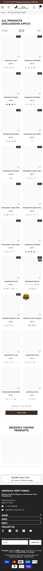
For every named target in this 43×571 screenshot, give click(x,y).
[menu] (2, 7)
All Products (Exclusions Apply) (17, 12)
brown (5, 67)
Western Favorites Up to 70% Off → (27, 2)
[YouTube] (30, 530)
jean (15, 141)
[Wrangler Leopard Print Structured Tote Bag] (32, 231)
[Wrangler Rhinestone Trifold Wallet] (11, 378)
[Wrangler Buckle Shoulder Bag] (32, 268)
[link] (11, 463)
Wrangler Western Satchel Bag (11, 134)
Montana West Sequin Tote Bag (32, 318)
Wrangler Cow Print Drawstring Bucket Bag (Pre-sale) (32, 134)
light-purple (13, 215)
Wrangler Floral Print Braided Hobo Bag (10, 244)
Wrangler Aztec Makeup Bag (32, 355)
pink (10, 251)
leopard (26, 251)
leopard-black (10, 362)
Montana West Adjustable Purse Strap (32, 392)
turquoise (13, 67)
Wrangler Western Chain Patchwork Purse (32, 97)
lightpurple (34, 178)
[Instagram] (9, 530)
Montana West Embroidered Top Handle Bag (11, 60)
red (10, 67)
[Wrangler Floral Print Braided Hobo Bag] (11, 231)
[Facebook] (3, 530)
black (29, 67)
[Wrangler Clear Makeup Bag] (11, 341)
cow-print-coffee (5, 325)
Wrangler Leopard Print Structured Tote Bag (32, 244)
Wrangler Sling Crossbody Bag (10, 281)
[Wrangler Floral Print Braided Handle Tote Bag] (32, 194)
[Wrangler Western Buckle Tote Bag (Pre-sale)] (11, 157)
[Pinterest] (16, 530)
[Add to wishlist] (18, 57)
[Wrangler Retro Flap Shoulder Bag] (11, 305)
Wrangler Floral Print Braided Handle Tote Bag (32, 208)
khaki (32, 67)
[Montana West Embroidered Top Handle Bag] (11, 47)
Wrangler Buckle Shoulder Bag (32, 281)
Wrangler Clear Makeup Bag (11, 355)
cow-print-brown (13, 325)
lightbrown (34, 362)
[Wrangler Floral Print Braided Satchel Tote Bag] (11, 194)
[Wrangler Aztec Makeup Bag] (32, 341)
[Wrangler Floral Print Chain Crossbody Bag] (32, 157)
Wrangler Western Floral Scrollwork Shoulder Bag (32, 60)
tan (8, 67)
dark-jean (7, 399)
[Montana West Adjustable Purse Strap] (32, 378)
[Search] (8, 7)
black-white (5, 362)
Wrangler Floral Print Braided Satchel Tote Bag (10, 208)
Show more (21, 413)
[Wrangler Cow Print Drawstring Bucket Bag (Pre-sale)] (32, 120)
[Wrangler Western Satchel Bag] (11, 120)
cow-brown (7, 141)
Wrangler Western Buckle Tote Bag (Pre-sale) (10, 171)
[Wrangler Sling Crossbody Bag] (11, 268)
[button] (20, 30)
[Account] (34, 7)
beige (10, 288)
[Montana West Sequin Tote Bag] (32, 305)
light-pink (35, 325)
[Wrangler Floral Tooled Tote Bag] (11, 84)
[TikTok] (23, 530)
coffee (34, 67)
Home (3, 12)
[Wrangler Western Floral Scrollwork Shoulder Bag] (32, 47)
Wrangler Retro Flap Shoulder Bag (11, 318)
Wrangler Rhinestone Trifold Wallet (11, 392)
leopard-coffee (29, 251)
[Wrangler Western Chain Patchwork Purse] (32, 84)
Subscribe (35, 542)
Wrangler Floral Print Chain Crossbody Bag (32, 171)
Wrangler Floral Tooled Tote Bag (11, 97)
